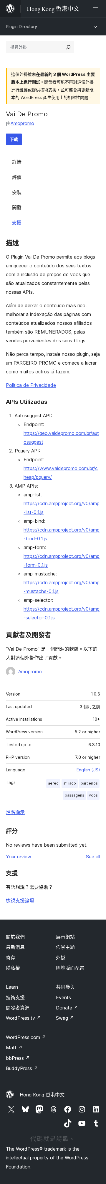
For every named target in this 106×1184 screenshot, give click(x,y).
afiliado (69, 783)
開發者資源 (17, 1008)
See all (93, 857)
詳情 (16, 162)
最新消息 (15, 947)
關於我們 (15, 937)
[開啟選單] (96, 9)
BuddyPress (22, 1068)
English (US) (88, 769)
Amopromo (22, 123)
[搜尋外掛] (68, 47)
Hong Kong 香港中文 (42, 1095)
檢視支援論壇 (20, 900)
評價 (16, 177)
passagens (74, 795)
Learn (12, 987)
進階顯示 (15, 812)
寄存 (10, 958)
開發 (16, 207)
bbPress (18, 1058)
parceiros (89, 783)
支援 (16, 222)
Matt (14, 1047)
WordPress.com (26, 1037)
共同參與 (65, 987)
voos (93, 795)
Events (63, 997)
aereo (53, 783)
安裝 (16, 192)
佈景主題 (65, 947)
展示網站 (65, 937)
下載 (14, 139)
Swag (65, 1018)
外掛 (60, 958)
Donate (67, 1008)
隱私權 (13, 968)
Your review (18, 857)
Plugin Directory (21, 26)
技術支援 (15, 997)
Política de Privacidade (31, 385)
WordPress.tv (23, 1018)
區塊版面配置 (70, 968)
